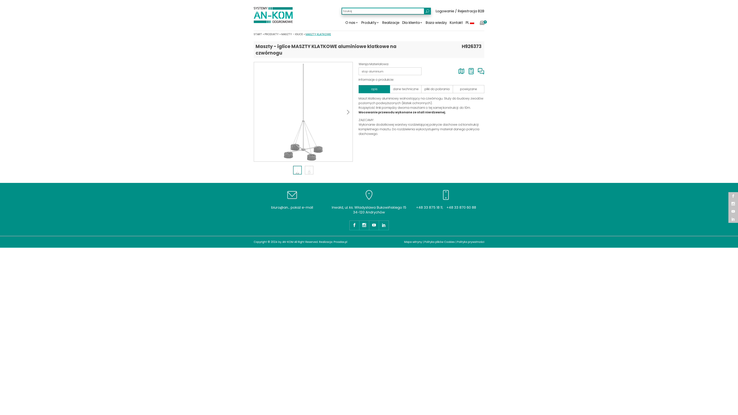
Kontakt (456, 22)
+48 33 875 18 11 (429, 207)
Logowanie (445, 11)
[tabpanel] (303, 111)
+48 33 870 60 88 (461, 207)
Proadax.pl (340, 242)
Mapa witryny (413, 242)
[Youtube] (733, 211)
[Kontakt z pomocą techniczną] (481, 71)
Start (258, 34)
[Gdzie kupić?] (461, 71)
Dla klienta (411, 22)
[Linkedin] (733, 219)
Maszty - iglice (292, 34)
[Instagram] (733, 204)
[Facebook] (733, 196)
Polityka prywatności (470, 242)
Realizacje (390, 22)
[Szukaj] (427, 11)
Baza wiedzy (436, 22)
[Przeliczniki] (471, 71)
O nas (350, 22)
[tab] (297, 170)
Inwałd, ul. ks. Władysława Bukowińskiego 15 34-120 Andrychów (369, 210)
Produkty (368, 22)
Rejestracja (467, 11)
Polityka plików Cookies (439, 242)
